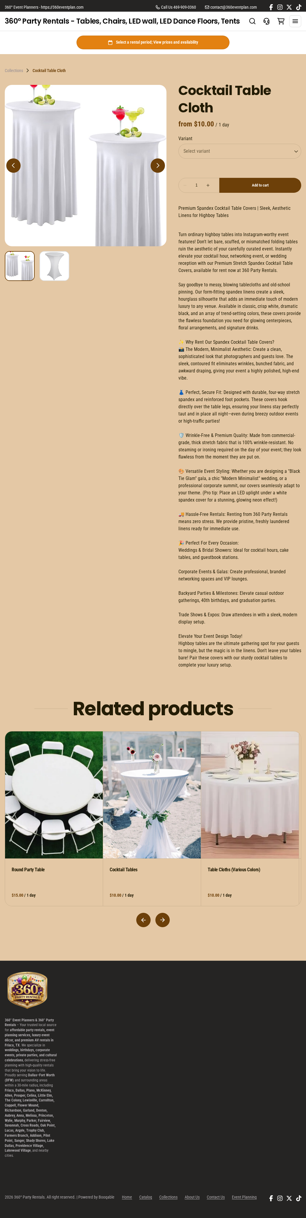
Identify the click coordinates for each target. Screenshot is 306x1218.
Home (127, 1197)
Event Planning (244, 1197)
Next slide (162, 920)
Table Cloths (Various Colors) (234, 869)
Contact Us (216, 1197)
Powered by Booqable (96, 1197)
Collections (14, 70)
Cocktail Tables (123, 869)
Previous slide (143, 920)
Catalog (145, 1197)
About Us (192, 1197)
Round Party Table (28, 869)
